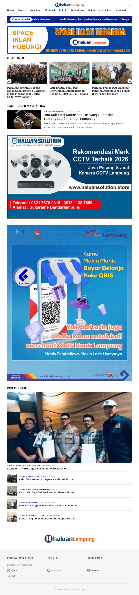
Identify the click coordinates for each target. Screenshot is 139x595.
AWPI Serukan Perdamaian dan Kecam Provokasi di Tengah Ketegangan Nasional (82, 19)
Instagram (56, 570)
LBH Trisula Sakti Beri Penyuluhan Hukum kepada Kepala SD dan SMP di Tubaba (26, 90)
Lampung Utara (36, 516)
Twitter (14, 570)
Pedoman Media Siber (20, 558)
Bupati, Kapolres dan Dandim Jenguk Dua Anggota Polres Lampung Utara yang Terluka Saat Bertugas (111, 92)
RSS (13, 576)
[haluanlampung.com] (69, 4)
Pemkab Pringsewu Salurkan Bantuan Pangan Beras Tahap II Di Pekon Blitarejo (68, 90)
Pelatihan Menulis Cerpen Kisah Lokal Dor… (47, 479)
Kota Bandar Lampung (28, 465)
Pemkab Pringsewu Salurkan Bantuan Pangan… (49, 505)
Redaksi (53, 558)
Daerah (11, 465)
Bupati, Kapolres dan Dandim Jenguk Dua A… (48, 518)
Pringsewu (33, 502)
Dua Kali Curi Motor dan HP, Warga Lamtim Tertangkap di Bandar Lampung (78, 117)
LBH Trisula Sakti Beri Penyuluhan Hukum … (48, 492)
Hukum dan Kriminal (54, 111)
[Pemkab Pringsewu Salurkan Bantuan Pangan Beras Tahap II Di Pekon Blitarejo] (69, 73)
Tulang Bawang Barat (40, 489)
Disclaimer (95, 558)
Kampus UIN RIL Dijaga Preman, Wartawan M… (37, 468)
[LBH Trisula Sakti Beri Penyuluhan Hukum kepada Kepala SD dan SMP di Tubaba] (27, 73)
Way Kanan (33, 476)
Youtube (95, 570)
